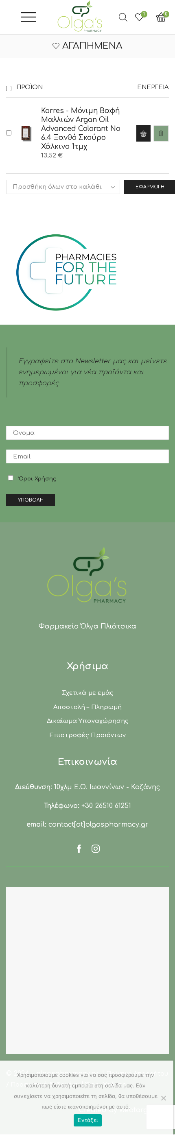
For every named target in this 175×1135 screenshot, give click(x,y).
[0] (171, 17)
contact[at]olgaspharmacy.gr (98, 824)
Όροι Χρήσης (37, 479)
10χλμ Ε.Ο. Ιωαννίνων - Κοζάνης (107, 787)
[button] (143, 133)
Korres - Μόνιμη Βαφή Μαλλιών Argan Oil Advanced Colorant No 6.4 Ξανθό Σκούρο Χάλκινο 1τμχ (80, 129)
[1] (138, 17)
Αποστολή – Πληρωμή (87, 707)
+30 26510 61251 (106, 806)
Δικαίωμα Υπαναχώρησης (87, 721)
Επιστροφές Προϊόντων (87, 735)
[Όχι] (163, 1098)
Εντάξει (88, 1120)
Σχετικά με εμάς (87, 693)
